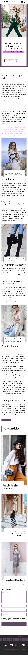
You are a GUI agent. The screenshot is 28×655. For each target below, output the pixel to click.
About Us (18, 649)
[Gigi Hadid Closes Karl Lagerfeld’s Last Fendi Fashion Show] (14, 460)
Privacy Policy (6, 649)
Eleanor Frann (21, 537)
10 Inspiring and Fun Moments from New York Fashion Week (17, 533)
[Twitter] (9, 60)
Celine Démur (10, 54)
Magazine (12, 649)
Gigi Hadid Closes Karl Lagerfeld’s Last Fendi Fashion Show (10, 486)
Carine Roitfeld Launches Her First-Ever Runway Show (15, 581)
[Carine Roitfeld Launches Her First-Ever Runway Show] (14, 561)
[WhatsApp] (16, 60)
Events (23, 529)
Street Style (6, 420)
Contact (23, 649)
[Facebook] (5, 60)
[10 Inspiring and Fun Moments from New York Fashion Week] (14, 513)
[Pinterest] (12, 60)
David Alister (21, 584)
